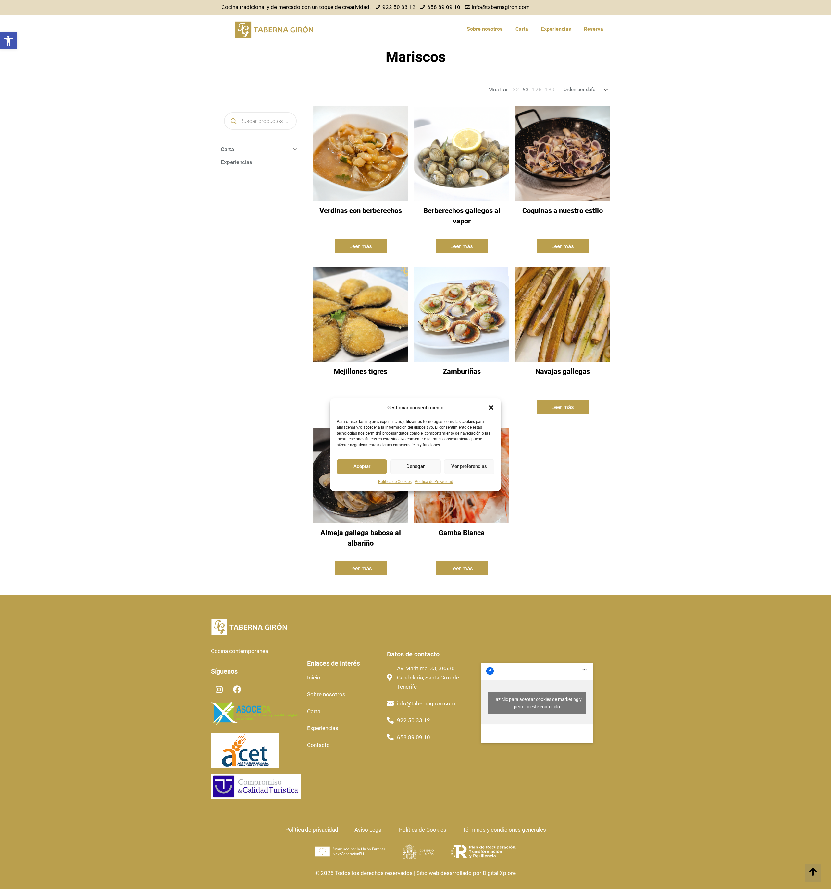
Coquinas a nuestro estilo (562, 211)
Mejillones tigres (360, 371)
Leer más (360, 246)
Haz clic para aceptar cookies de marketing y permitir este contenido (537, 703)
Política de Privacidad (434, 481)
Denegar (415, 466)
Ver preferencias (469, 466)
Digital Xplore (498, 873)
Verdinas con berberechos (360, 211)
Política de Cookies (395, 481)
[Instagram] (219, 689)
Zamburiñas (462, 371)
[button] (8, 40)
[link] (516, 89)
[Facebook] (237, 689)
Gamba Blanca (462, 533)
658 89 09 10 (443, 7)
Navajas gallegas (562, 371)
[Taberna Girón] (274, 29)
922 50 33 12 (399, 7)
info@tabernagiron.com (501, 7)
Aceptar (361, 466)
